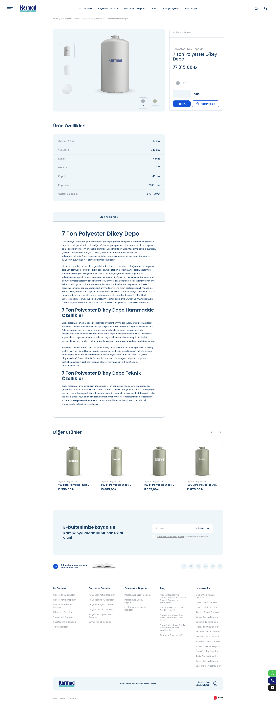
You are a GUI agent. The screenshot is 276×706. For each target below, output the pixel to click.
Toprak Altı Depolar (63, 617)
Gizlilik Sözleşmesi (68, 698)
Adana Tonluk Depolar (207, 636)
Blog (154, 8)
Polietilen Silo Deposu (64, 622)
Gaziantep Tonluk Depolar (205, 596)
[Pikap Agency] (218, 698)
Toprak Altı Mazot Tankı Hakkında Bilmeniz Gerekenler (172, 628)
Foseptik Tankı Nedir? (171, 635)
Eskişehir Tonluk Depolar (208, 666)
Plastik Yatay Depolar (64, 600)
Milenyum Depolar (62, 612)
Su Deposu (85, 8)
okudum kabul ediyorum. (182, 537)
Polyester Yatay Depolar (102, 595)
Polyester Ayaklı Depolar (101, 604)
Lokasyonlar (203, 588)
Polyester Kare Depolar (101, 609)
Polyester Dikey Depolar (101, 600)
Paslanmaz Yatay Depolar (133, 601)
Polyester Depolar (107, 8)
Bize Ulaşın (191, 8)
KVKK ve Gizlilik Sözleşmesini (170, 537)
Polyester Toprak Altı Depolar (100, 615)
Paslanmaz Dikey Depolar (137, 595)
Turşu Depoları (60, 627)
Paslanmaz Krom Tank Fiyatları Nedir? (172, 608)
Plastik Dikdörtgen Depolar (62, 606)
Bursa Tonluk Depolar (207, 651)
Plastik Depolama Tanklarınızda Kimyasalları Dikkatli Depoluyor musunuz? (173, 599)
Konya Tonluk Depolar (207, 617)
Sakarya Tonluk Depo (207, 622)
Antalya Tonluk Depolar (208, 631)
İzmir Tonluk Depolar (206, 607)
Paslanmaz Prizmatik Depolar (135, 608)
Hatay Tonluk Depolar (207, 627)
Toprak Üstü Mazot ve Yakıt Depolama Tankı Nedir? (171, 618)
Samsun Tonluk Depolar (208, 646)
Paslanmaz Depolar (135, 8)
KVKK (55, 698)
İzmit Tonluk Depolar (206, 602)
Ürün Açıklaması (109, 217)
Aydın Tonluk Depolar (207, 656)
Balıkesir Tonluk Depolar (208, 641)
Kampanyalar (171, 8)
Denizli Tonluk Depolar (207, 661)
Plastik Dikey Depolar (64, 595)
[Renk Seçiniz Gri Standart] (196, 83)
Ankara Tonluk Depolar (207, 612)
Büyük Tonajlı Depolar (100, 622)
